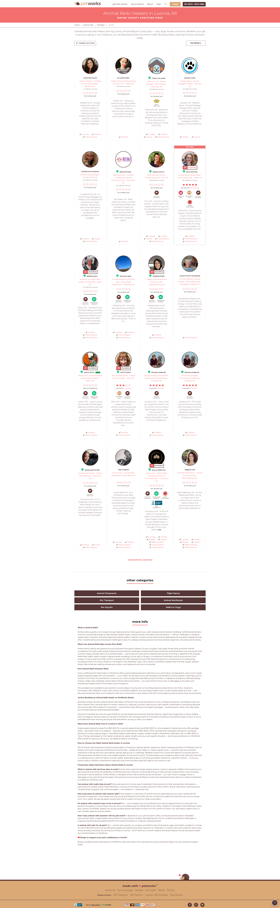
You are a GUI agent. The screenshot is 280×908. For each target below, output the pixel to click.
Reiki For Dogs (173, 607)
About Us (110, 890)
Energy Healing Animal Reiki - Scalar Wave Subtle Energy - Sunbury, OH (156, 378)
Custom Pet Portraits (156, 895)
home (77, 25)
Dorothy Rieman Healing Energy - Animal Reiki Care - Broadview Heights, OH (189, 281)
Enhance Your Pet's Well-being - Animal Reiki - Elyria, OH (90, 282)
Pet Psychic (107, 607)
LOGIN (175, 4)
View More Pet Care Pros (140, 560)
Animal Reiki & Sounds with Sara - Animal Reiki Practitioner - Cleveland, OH (123, 282)
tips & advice (137, 4)
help (158, 4)
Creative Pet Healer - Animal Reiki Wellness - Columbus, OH (90, 475)
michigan (101, 25)
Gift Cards (150, 890)
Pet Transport (107, 600)
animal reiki (88, 25)
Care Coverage (125, 890)
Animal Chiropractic (107, 593)
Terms (161, 890)
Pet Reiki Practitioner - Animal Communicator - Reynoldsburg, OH (190, 475)
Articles (139, 890)
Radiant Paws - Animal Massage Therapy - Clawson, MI (190, 83)
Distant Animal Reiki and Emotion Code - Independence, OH (157, 282)
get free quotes (120, 4)
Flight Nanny (173, 593)
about (150, 4)
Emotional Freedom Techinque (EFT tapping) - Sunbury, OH (190, 378)
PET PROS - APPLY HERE (194, 4)
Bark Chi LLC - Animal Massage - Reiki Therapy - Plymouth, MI (156, 84)
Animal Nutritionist (173, 600)
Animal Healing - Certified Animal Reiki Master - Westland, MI (90, 83)
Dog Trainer (176, 895)
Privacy (171, 890)
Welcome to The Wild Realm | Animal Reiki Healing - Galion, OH (90, 378)
